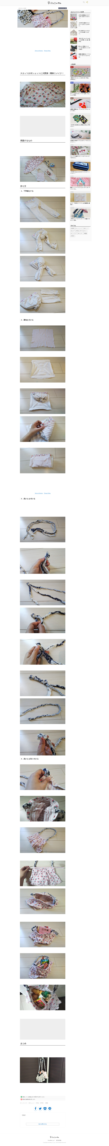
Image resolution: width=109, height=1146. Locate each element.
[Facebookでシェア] (35, 1108)
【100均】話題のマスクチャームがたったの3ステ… (84, 24)
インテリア (74, 233)
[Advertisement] (42, 126)
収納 (86, 233)
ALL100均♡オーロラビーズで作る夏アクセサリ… (84, 32)
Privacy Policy (47, 50)
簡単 (47, 1103)
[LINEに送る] (50, 1108)
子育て (42, 1103)
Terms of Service (39, 50)
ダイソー (86, 228)
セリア (73, 230)
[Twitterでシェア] (40, 1108)
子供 (38, 1103)
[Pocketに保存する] (45, 1108)
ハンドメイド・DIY (62, 8)
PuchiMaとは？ (51, 1140)
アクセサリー (84, 230)
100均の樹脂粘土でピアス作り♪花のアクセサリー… (84, 16)
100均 (72, 228)
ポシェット (31, 1103)
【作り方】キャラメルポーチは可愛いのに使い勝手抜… (84, 40)
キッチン (81, 233)
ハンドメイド (24, 1103)
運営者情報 (58, 1140)
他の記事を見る (42, 1124)
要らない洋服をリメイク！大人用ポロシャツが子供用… (84, 48)
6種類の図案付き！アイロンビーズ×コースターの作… (85, 55)
